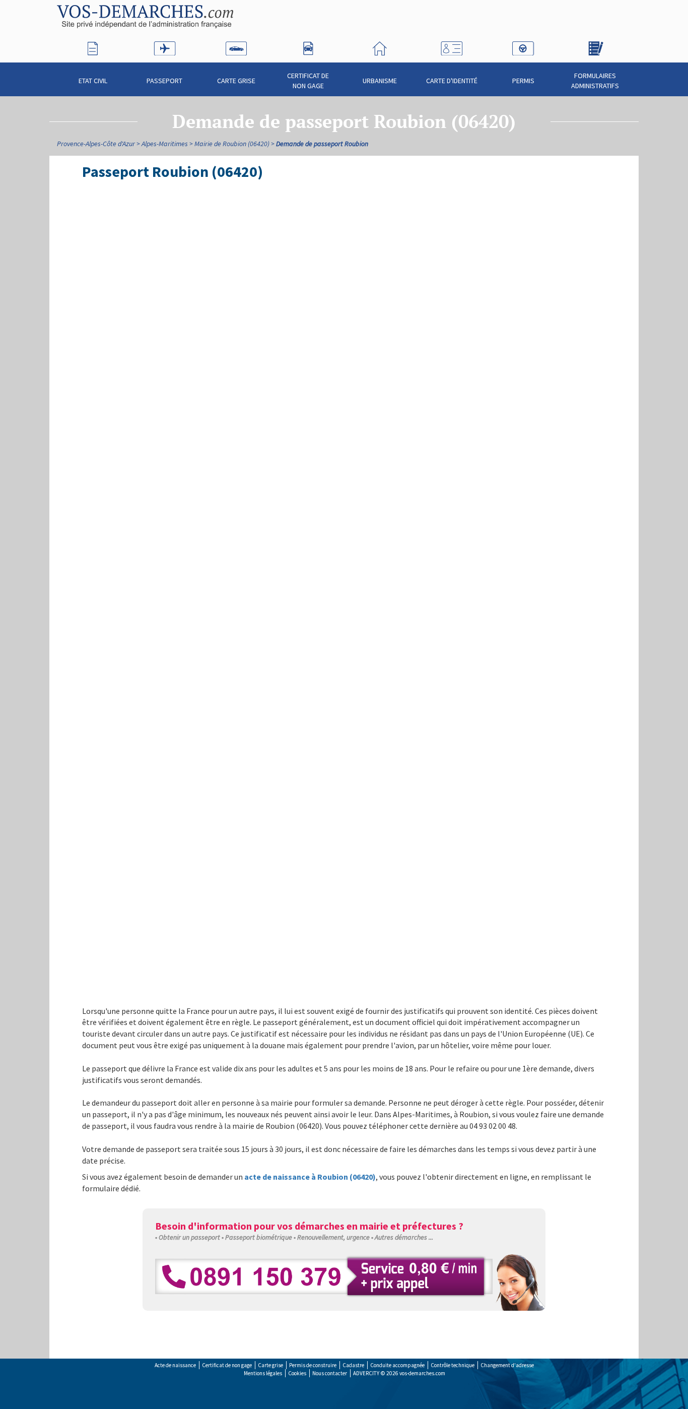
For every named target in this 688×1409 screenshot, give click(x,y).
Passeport (164, 80)
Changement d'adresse (507, 1365)
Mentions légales (263, 1373)
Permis (523, 80)
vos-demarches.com (422, 1373)
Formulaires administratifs (595, 80)
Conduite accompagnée (397, 1365)
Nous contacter (329, 1373)
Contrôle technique (452, 1365)
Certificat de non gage (308, 80)
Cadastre (353, 1365)
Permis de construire (312, 1365)
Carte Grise (236, 80)
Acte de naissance (175, 1365)
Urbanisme (380, 80)
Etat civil (93, 80)
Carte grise (270, 1365)
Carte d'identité (451, 80)
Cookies (297, 1373)
